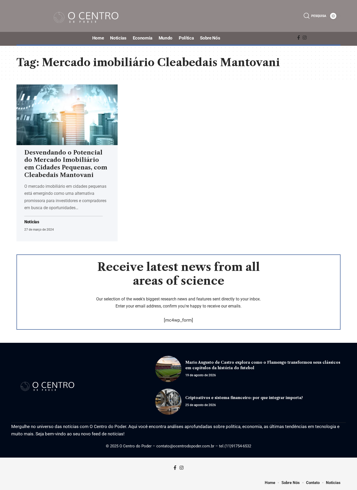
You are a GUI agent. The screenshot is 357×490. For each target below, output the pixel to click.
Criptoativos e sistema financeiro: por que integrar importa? (244, 397)
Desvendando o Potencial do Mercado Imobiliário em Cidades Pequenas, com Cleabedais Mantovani (65, 164)
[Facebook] (298, 38)
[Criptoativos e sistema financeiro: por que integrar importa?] (168, 402)
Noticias (31, 222)
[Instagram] (304, 38)
